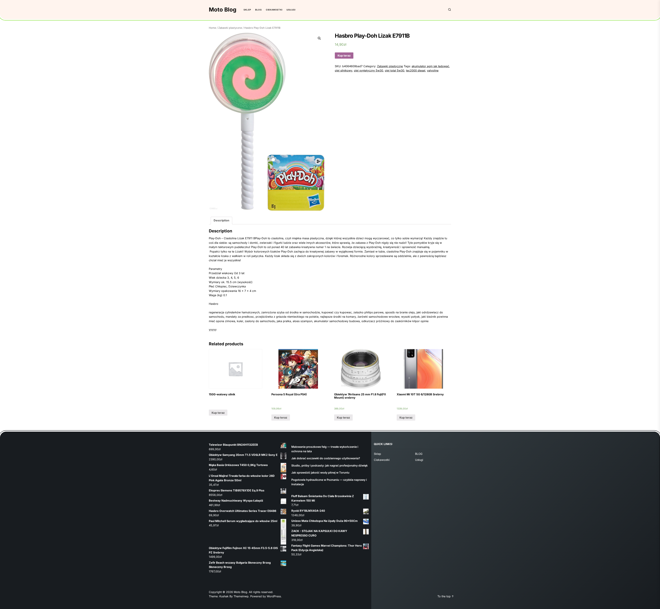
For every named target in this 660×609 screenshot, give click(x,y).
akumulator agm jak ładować (430, 66)
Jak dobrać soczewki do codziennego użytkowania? (325, 458)
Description (221, 220)
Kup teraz (344, 55)
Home (212, 27)
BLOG (258, 9)
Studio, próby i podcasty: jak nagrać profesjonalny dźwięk (329, 465)
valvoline (432, 70)
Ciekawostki (274, 9)
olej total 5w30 (394, 70)
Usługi (291, 9)
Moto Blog (222, 9)
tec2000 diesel (415, 70)
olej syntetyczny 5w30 (368, 70)
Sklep (247, 9)
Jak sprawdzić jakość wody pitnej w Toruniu (320, 472)
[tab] (221, 220)
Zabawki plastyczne (230, 27)
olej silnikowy (343, 70)
